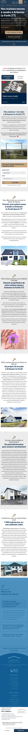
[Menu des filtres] (14, 44)
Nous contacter (15, 677)
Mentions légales (15, 684)
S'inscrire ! (15, 182)
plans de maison (14, 232)
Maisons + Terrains (14, 699)
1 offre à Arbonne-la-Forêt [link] (14, 32)
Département (5, 170)
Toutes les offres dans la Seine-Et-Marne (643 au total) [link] (14, 649)
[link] (17, 1)
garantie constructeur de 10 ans (19, 316)
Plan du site (15, 688)
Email (3, 175)
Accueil (2, 5)
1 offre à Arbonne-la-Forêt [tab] (7, 77)
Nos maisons (15, 697)
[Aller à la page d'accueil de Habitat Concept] (3, 2)
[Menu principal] (25, 1)
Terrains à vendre (15, 701)
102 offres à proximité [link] (14, 37)
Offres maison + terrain (11, 5)
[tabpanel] (14, 92)
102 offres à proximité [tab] (20, 77)
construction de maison (17, 219)
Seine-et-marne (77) (23, 5)
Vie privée (14, 686)
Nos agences (15, 695)
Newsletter (15, 682)
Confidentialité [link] (14, 185)
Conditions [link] (19, 185)
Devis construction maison (14, 706)
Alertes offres (14, 680)
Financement (15, 703)
